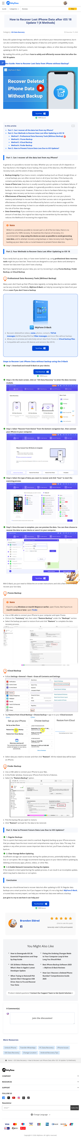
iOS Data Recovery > (21, 1060)
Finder (34, 610)
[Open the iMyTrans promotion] (71, 577)
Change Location (29, 1053)
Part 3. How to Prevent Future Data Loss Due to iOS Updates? (33, 148)
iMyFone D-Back (70, 890)
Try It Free (39, 113)
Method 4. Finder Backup (21, 145)
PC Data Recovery (46, 1047)
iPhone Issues (62, 1047)
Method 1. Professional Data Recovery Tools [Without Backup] (37, 136)
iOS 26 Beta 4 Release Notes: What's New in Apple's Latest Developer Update (23, 967)
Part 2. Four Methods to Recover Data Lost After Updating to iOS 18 (36, 133)
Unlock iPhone (10, 1047)
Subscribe (74, 1108)
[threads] (23, 1097)
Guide (4, 9)
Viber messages (40, 336)
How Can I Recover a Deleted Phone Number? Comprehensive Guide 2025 (57, 976)
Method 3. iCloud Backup (21, 142)
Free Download (40, 372)
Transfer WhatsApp (27, 1047)
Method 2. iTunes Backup (21, 139)
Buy (72, 9)
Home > (11, 1060)
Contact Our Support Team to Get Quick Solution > (51, 993)
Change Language (41, 1114)
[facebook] (3, 1097)
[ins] (18, 1097)
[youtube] (13, 1097)
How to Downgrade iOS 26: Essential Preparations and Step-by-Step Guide (24, 956)
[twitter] (8, 1097)
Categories (13, 9)
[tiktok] (28, 1097)
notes (33, 333)
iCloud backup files (67, 339)
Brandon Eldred (30, 920)
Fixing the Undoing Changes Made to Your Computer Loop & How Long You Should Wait (57, 956)
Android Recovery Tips (49, 1053)
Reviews (25, 9)
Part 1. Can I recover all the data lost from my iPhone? (30, 130)
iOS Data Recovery (18, 32)
